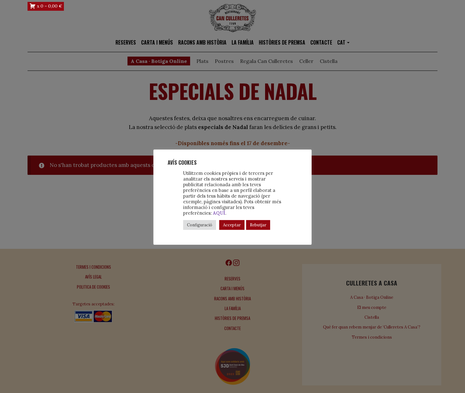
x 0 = (49, 6)
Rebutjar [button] (258, 225)
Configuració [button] (199, 225)
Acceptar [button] (232, 225)
